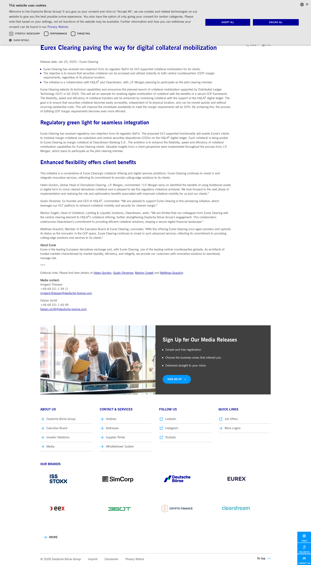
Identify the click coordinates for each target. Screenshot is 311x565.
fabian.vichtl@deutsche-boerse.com (63, 309)
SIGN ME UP (174, 379)
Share (253, 45)
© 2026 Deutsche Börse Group (60, 559)
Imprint (92, 559)
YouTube (170, 437)
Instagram (171, 428)
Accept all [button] (228, 22)
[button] (103, 40)
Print (268, 45)
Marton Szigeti (144, 273)
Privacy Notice (134, 559)
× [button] (307, 4)
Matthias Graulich (171, 273)
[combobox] (302, 4)
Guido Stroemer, (123, 273)
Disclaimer (111, 559)
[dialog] (155, 22)
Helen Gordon (102, 273)
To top (261, 558)
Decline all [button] (275, 22)
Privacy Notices (58, 27)
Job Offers (231, 419)
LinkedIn (170, 419)
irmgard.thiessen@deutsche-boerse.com (66, 293)
